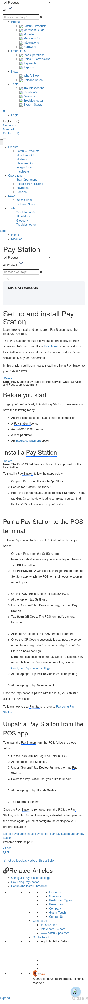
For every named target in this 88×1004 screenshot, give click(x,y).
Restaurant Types (60, 900)
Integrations (31, 42)
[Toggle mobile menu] (4, 138)
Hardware (29, 47)
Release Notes (33, 80)
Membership (31, 38)
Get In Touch (57, 912)
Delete (8, 378)
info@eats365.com (53, 929)
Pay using (63, 706)
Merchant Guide (33, 30)
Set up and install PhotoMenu (30, 886)
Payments (29, 63)
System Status (32, 104)
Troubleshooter (33, 100)
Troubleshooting (33, 88)
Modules (29, 34)
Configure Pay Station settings (30, 878)
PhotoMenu (51, 346)
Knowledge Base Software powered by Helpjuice (44, 993)
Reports (28, 67)
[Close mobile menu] (1, 142)
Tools (14, 84)
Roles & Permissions (36, 59)
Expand (5, 998)
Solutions (55, 896)
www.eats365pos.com (55, 933)
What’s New (31, 75)
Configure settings (30, 668)
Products (55, 892)
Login (14, 115)
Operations (18, 51)
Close (78, 998)
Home (15, 235)
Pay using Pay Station (25, 882)
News (14, 71)
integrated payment (28, 440)
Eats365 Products (34, 26)
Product (16, 22)
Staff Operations (33, 55)
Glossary (29, 96)
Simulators (30, 92)
